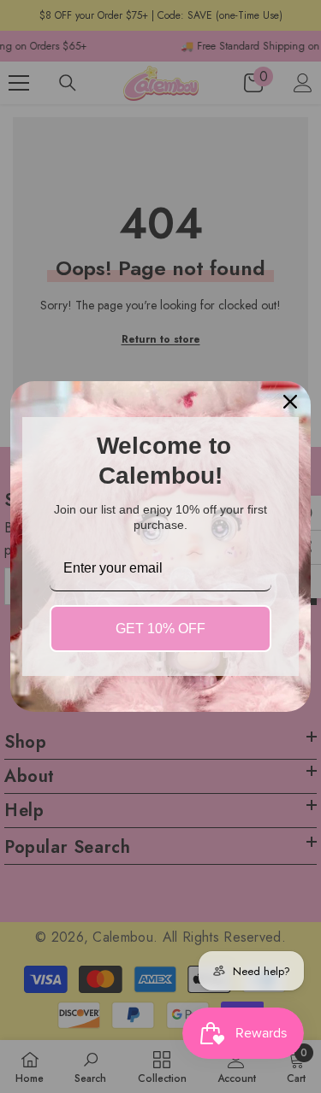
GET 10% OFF (160, 628)
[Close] (290, 401)
